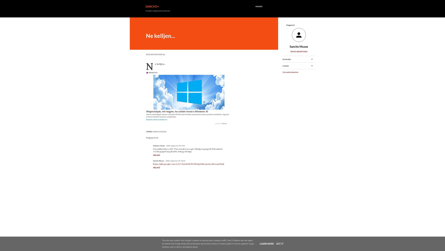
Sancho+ (152, 6)
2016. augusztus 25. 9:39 (175, 146)
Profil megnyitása (299, 52)
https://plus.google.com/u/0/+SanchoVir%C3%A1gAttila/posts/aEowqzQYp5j (188, 164)
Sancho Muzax (159, 132)
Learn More (267, 243)
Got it (280, 243)
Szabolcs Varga (159, 146)
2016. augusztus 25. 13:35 (175, 161)
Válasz (156, 155)
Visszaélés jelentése (290, 72)
